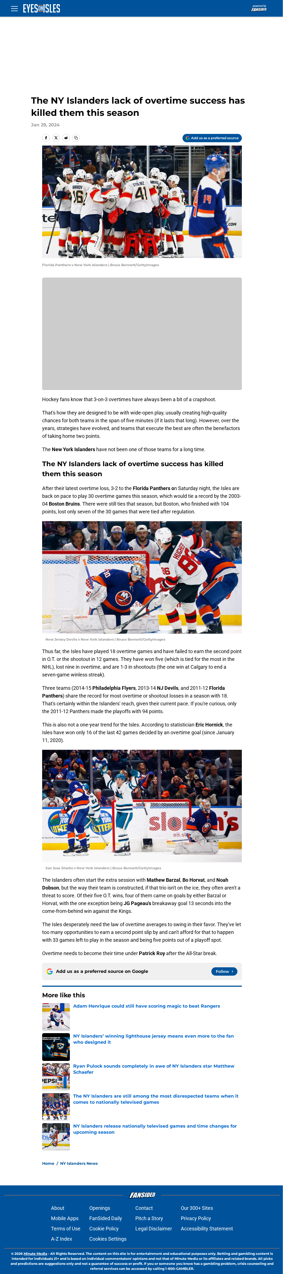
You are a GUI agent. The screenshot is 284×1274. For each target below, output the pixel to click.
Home (48, 1163)
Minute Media (35, 1253)
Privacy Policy (196, 1218)
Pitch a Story (149, 1218)
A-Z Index (61, 1239)
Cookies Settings (107, 1239)
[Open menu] (14, 8)
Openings (99, 1208)
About (57, 1208)
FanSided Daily (105, 1218)
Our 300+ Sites (197, 1208)
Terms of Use (65, 1228)
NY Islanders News (79, 1163)
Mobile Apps (64, 1218)
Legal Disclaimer (153, 1228)
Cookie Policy (104, 1228)
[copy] (76, 138)
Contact (144, 1208)
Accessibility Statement (207, 1228)
